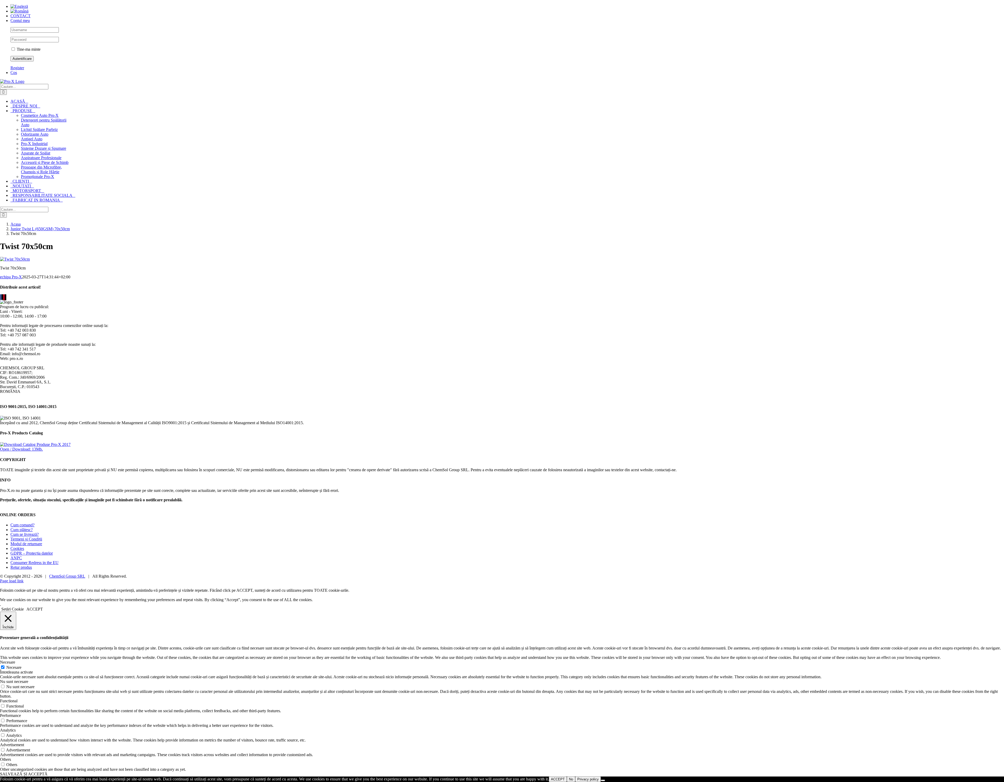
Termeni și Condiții (26, 539)
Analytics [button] (8, 730)
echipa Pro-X (11, 277)
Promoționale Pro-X (37, 176)
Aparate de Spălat (35, 153)
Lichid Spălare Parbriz (39, 129)
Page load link (12, 581)
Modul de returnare (26, 544)
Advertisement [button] (12, 745)
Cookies (17, 548)
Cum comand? (22, 525)
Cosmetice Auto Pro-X (40, 115)
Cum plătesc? (21, 529)
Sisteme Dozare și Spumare (43, 148)
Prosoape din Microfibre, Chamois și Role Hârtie (41, 169)
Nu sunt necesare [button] (14, 681)
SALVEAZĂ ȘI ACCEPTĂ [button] (24, 774)
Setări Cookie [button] (12, 609)
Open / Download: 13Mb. (21, 449)
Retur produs (21, 567)
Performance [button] (10, 715)
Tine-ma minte (28, 49)
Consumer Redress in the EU (34, 562)
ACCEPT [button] (34, 609)
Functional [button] (9, 701)
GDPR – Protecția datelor (31, 553)
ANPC (16, 558)
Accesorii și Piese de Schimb (45, 162)
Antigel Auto (31, 139)
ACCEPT (558, 779)
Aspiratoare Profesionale (41, 158)
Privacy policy (588, 779)
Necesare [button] (7, 662)
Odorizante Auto (34, 134)
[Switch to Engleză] (19, 6)
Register (17, 68)
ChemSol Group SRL (67, 576)
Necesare (13, 667)
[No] (603, 780)
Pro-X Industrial (34, 143)
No (571, 779)
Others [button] (5, 759)
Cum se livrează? (24, 534)
